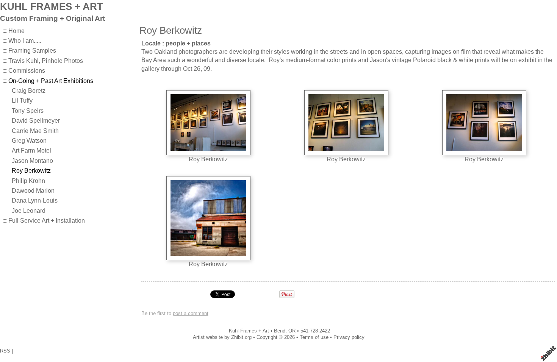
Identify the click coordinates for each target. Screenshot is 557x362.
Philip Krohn (28, 181)
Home (16, 31)
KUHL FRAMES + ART (51, 6)
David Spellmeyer (36, 120)
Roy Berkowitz (31, 170)
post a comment (190, 313)
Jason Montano (32, 161)
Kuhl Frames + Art (249, 331)
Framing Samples (32, 50)
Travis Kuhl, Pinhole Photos (45, 61)
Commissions (26, 70)
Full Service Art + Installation (46, 220)
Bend (279, 331)
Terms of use (314, 337)
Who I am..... (24, 40)
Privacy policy (349, 337)
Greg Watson (29, 140)
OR (292, 331)
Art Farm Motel (31, 150)
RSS (5, 351)
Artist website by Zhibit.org (222, 337)
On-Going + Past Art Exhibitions (50, 81)
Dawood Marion (33, 190)
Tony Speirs (28, 111)
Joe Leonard (28, 211)
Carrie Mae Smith (35, 131)
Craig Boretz (28, 90)
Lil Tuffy (22, 100)
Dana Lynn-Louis (35, 200)
